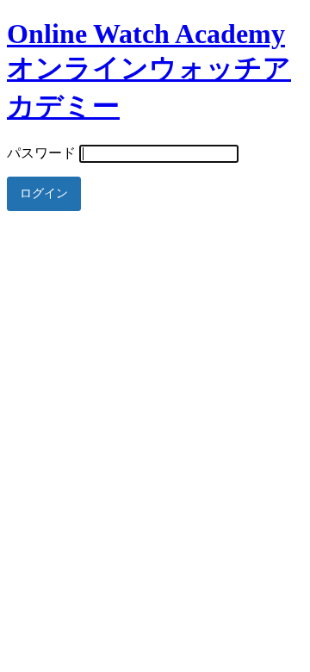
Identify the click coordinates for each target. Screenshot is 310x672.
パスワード (41, 153)
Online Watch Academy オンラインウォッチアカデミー (149, 69)
